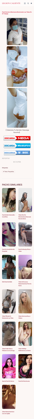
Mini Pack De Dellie (7, 282)
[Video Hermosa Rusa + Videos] (25, 301)
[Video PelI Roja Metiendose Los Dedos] (25, 334)
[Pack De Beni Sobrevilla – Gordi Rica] (9, 200)
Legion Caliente (11, 3)
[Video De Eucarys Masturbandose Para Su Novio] (25, 267)
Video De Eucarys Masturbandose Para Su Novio (24, 283)
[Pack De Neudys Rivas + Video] (25, 234)
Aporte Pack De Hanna (8, 381)
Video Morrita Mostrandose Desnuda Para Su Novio (24, 216)
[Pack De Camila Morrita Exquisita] (9, 234)
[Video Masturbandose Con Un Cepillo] (9, 397)
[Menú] (25, 3)
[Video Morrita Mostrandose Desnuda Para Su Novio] (25, 200)
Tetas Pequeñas (8, 171)
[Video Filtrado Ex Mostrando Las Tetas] (9, 301)
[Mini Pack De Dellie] (9, 267)
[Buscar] (28, 3)
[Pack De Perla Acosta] (25, 366)
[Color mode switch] (31, 3)
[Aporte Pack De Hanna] (9, 366)
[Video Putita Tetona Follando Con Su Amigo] (9, 334)
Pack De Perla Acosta (24, 381)
